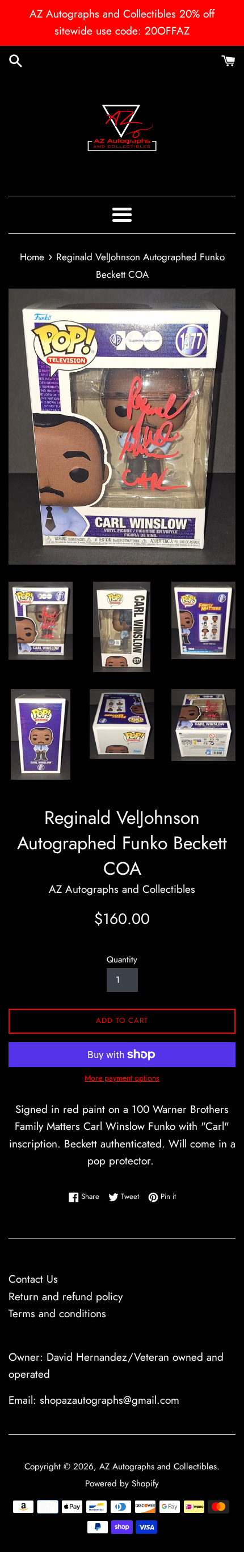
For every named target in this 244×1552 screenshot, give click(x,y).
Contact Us (33, 1279)
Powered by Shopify (122, 1483)
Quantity (122, 959)
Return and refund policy (66, 1296)
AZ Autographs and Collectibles (158, 1466)
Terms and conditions (57, 1313)
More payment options (122, 1078)
